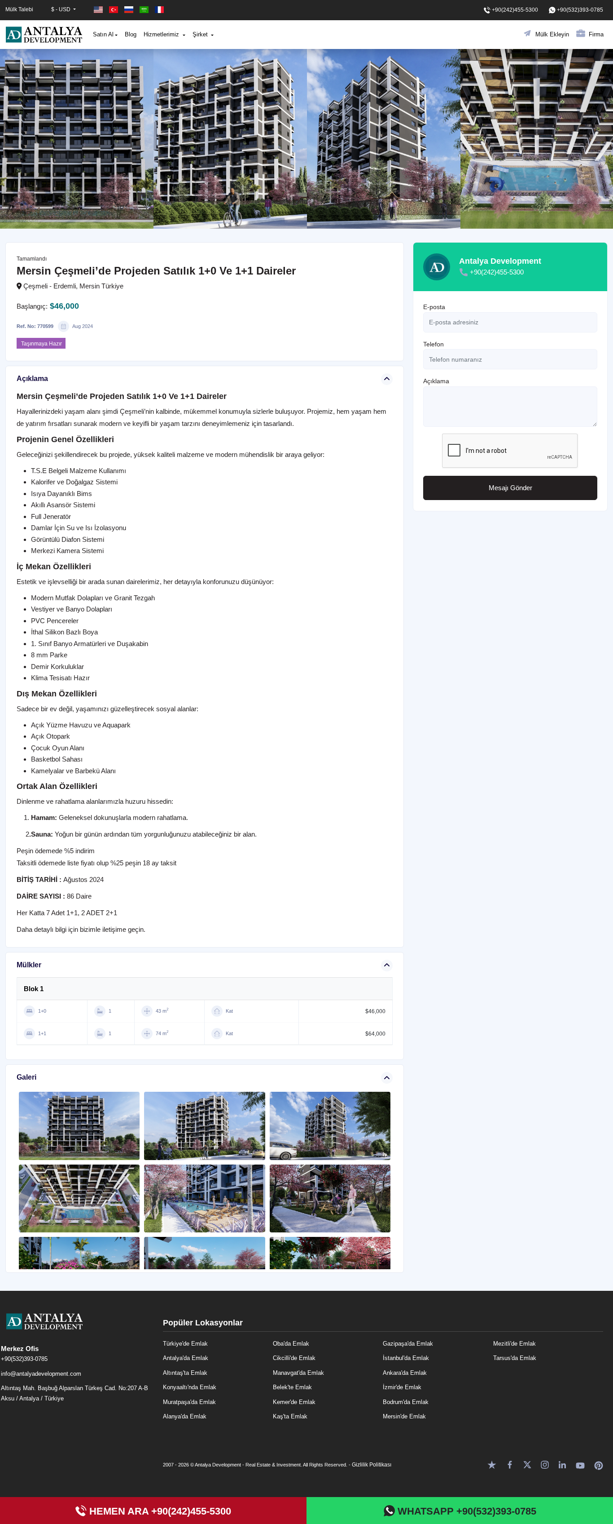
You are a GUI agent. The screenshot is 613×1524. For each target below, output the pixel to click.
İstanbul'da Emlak (406, 1358)
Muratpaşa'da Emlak (189, 1402)
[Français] (159, 9)
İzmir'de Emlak (402, 1387)
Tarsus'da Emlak (514, 1358)
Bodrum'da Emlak (406, 1402)
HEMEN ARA (159, 1511)
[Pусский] (129, 9)
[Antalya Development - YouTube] (580, 1464)
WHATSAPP (465, 1511)
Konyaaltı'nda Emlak (189, 1387)
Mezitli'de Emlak (514, 1343)
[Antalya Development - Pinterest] (598, 1464)
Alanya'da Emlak (184, 1416)
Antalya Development (500, 261)
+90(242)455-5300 (497, 272)
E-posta (434, 306)
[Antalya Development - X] (527, 1464)
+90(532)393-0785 (24, 1359)
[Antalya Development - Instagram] (545, 1464)
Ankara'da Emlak (405, 1372)
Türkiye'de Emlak (185, 1343)
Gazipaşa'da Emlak (408, 1343)
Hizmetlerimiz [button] (162, 34)
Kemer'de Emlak (294, 1402)
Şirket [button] (201, 34)
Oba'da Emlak (291, 1343)
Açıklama (436, 381)
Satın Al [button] (103, 34)
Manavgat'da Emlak (298, 1372)
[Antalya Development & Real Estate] (44, 34)
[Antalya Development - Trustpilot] (491, 1464)
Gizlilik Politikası (371, 1465)
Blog (130, 34)
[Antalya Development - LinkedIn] (562, 1464)
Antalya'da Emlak (185, 1358)
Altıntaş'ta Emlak (185, 1372)
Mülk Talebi (19, 9)
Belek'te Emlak (292, 1387)
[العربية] (145, 9)
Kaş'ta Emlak (290, 1416)
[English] (99, 9)
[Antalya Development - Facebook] (510, 1464)
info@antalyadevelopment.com (41, 1373)
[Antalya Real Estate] (77, 1328)
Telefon (433, 344)
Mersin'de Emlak (404, 1416)
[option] (76, 139)
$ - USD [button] (61, 9)
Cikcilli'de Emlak (294, 1358)
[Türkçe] (114, 9)
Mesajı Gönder (510, 488)
